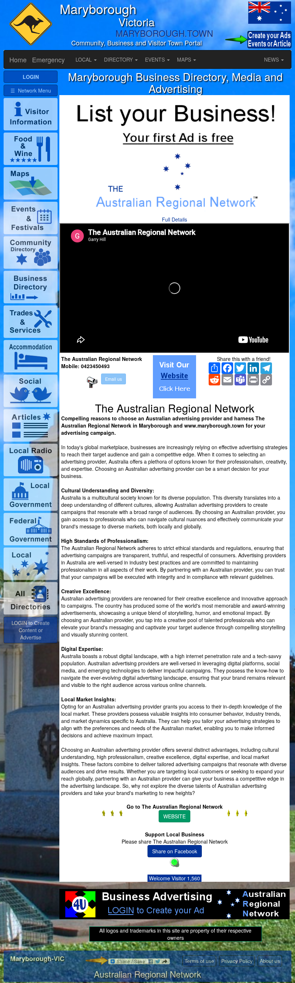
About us (270, 961)
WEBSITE (174, 816)
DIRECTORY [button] (119, 59)
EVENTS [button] (155, 59)
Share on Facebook (174, 851)
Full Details (174, 219)
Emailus (113, 379)
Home (18, 59)
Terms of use (199, 961)
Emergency (48, 59)
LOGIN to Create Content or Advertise (31, 630)
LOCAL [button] (84, 59)
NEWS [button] (272, 59)
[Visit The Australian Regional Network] (174, 376)
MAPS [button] (184, 59)
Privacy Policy (237, 961)
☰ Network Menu (30, 90)
